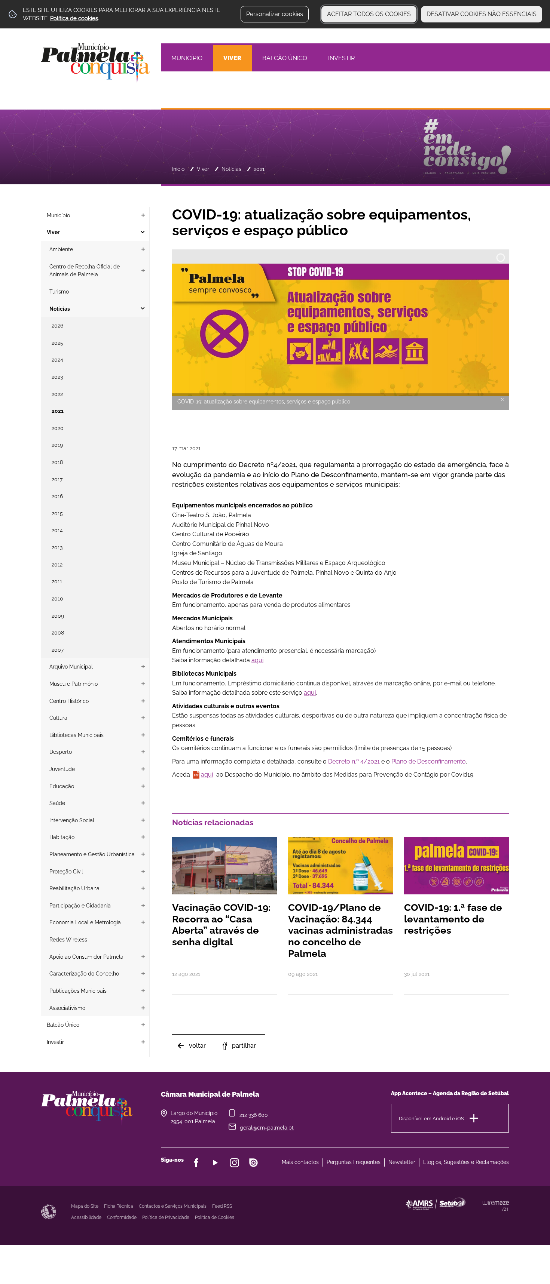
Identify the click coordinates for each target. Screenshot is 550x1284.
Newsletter (401, 1162)
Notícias (231, 169)
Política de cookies (74, 18)
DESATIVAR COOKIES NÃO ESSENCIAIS (482, 14)
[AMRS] (477, 1218)
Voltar (197, 1045)
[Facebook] (196, 1162)
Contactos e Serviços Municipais (173, 1206)
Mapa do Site (84, 1206)
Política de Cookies (214, 1217)
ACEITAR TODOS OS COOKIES (369, 14)
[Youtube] (215, 1162)
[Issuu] (253, 1162)
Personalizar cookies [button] (274, 14)
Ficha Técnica (118, 1206)
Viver (203, 169)
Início (178, 169)
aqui (257, 660)
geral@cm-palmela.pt (267, 1128)
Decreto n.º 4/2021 (354, 761)
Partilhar (244, 1045)
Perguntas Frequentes (354, 1162)
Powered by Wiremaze (496, 1205)
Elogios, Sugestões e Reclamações (466, 1162)
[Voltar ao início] (95, 63)
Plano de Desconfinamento (428, 761)
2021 (259, 169)
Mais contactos (300, 1162)
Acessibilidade (48, 1211)
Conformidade (122, 1217)
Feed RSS (222, 1206)
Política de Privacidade (165, 1217)
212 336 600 (253, 1115)
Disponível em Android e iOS (431, 1118)
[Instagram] (234, 1162)
